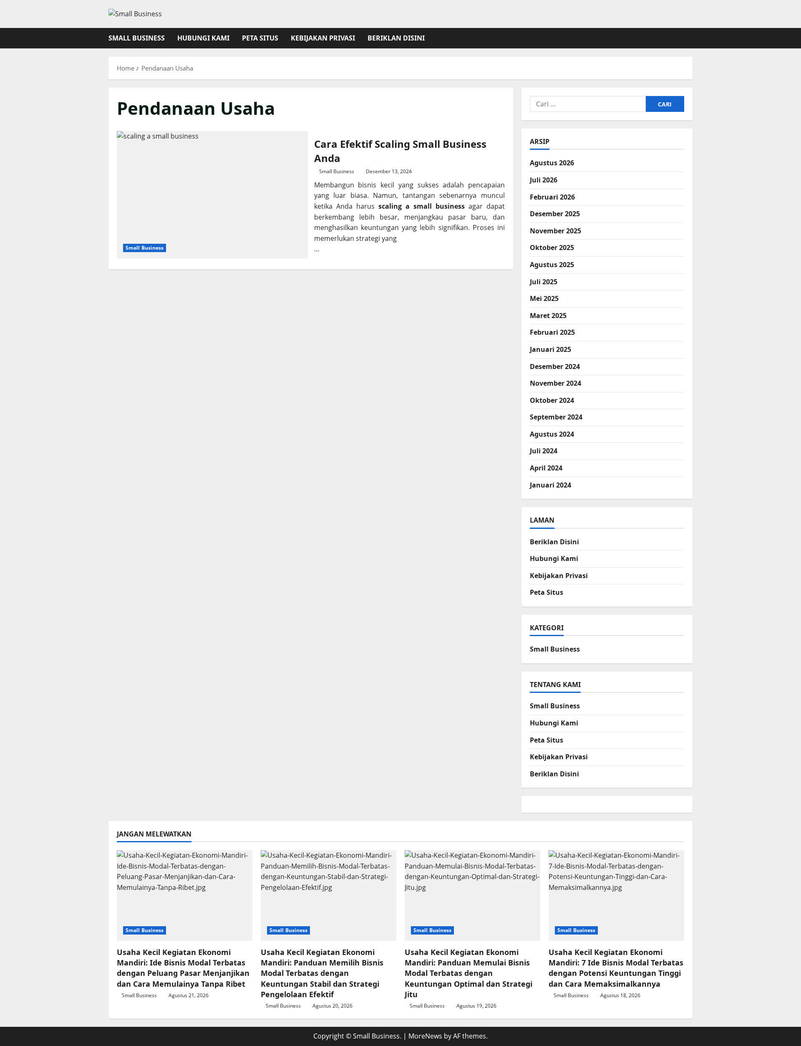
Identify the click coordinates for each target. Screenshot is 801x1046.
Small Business (136, 38)
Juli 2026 (543, 179)
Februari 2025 (552, 332)
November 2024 (555, 383)
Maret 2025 (548, 315)
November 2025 (555, 230)
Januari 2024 (550, 484)
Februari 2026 (552, 196)
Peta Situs (260, 38)
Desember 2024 (555, 366)
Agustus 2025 (552, 264)
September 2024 (556, 417)
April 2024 (546, 467)
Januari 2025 (550, 349)
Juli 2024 (543, 450)
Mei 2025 (544, 298)
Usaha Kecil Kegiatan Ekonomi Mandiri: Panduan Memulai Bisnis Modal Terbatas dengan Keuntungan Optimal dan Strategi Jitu (468, 973)
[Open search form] (690, 38)
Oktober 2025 (552, 247)
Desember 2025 (555, 213)
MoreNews (425, 1036)
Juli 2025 (543, 281)
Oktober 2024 (552, 399)
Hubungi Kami (203, 38)
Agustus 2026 (552, 162)
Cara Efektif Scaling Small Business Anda (212, 194)
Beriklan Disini (396, 38)
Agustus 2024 (552, 433)
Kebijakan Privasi (323, 38)
